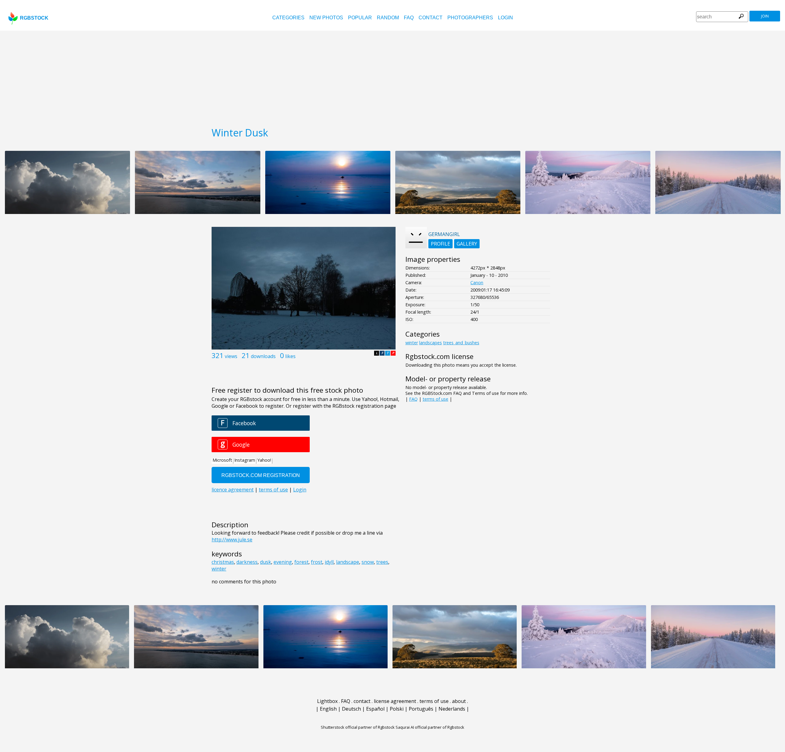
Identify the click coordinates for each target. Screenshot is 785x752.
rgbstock (34, 18)
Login (505, 17)
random (388, 17)
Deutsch (351, 708)
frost (316, 562)
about (459, 701)
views (231, 356)
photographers (470, 17)
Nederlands (451, 708)
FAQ (409, 17)
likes (290, 356)
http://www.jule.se (232, 539)
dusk (265, 562)
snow (368, 562)
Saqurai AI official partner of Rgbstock (430, 727)
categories (288, 17)
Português (421, 708)
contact (430, 17)
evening (283, 562)
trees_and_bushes (461, 342)
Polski (397, 708)
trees (382, 562)
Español (375, 708)
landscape (347, 562)
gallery (467, 243)
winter (219, 568)
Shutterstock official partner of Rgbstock (358, 727)
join (765, 16)
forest (301, 562)
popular (360, 17)
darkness (247, 562)
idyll (329, 562)
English (328, 708)
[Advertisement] (392, 77)
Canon (476, 282)
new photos (326, 17)
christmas (223, 562)
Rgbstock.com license (439, 356)
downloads (263, 356)
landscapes (430, 342)
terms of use (435, 399)
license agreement (395, 701)
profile (440, 243)
